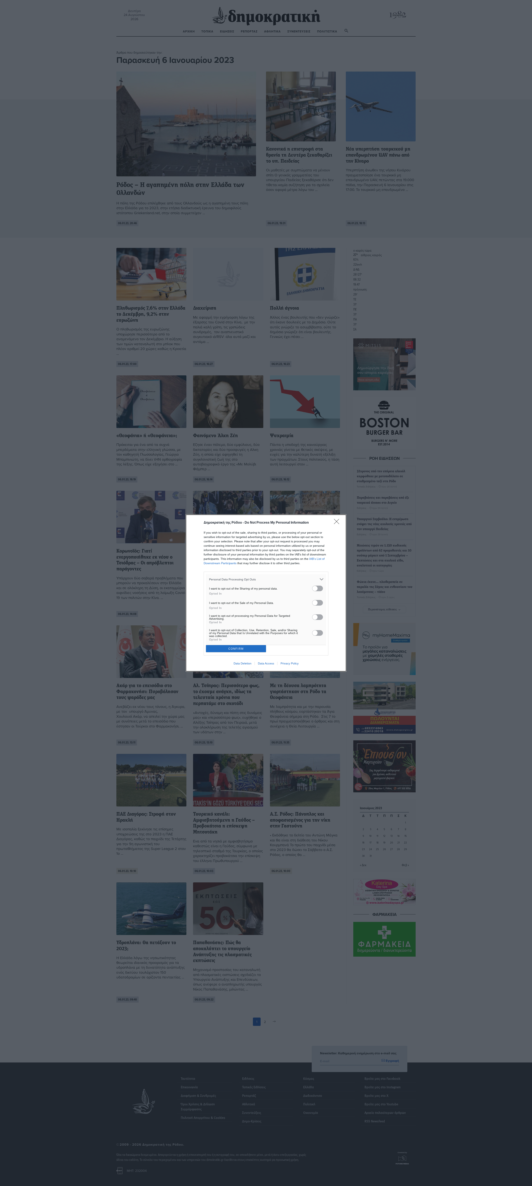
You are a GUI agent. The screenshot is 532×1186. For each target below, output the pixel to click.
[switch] (317, 588)
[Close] (338, 523)
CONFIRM (236, 648)
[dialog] (266, 593)
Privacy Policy (290, 663)
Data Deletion (242, 663)
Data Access (266, 663)
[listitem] (266, 579)
